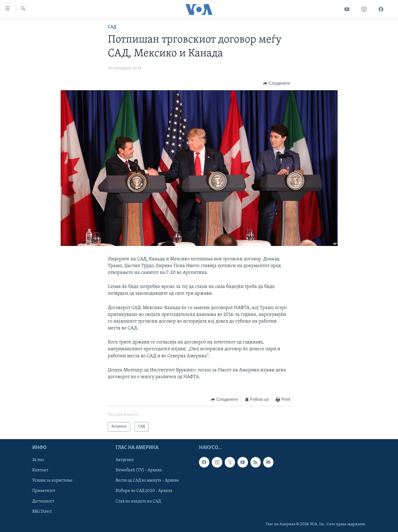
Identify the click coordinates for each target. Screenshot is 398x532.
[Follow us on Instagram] (217, 462)
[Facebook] (381, 9)
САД (112, 27)
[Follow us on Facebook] (204, 462)
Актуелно (125, 460)
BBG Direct (42, 511)
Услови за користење (52, 480)
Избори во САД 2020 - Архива (144, 491)
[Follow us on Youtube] (242, 462)
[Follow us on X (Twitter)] (230, 462)
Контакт (40, 470)
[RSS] (255, 462)
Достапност (43, 501)
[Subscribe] (268, 462)
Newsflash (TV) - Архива (139, 470)
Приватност (43, 491)
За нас (38, 460)
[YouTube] (346, 9)
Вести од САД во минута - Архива (147, 480)
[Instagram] (364, 9)
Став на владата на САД (138, 501)
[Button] (276, 83)
